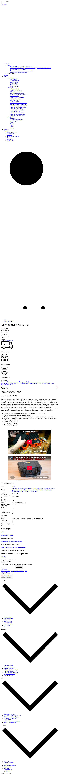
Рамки (11, 125)
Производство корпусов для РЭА (12, 715)
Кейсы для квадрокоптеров (11, 669)
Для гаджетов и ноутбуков (17, 93)
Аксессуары (10, 117)
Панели (12, 123)
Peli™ (5, 380)
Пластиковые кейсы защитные (18, 104)
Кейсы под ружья (14, 89)
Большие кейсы (14, 83)
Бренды (6, 75)
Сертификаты (10, 140)
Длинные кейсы (14, 85)
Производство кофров (9, 714)
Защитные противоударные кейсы (19, 105)
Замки (11, 122)
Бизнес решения (8, 63)
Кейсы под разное (14, 101)
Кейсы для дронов (8, 671)
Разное (11, 128)
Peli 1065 (3, 557)
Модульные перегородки (16, 119)
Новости (9, 137)
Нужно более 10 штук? (7, 340)
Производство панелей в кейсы (12, 721)
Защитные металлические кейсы (18, 103)
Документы (10, 139)
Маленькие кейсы (14, 80)
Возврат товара (11, 133)
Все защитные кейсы (12, 78)
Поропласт (13, 118)
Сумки (11, 126)
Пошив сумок (7, 719)
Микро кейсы (13, 79)
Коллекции (10, 87)
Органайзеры (13, 121)
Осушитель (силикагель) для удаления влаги (13, 547)
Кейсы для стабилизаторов (17, 97)
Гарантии (9, 135)
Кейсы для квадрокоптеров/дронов (19, 94)
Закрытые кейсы (14, 96)
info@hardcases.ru (5, 573)
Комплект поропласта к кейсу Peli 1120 (11, 541)
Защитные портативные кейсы (18, 107)
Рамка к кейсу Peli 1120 (7, 535)
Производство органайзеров (11, 717)
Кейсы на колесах (14, 86)
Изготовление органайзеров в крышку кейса (21, 70)
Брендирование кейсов (10, 722)
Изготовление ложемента (10, 718)
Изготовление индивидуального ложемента (21, 66)
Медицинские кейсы (15, 98)
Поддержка (7, 130)
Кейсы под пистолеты (15, 90)
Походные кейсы (14, 100)
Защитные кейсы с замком (17, 112)
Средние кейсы (14, 82)
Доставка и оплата (11, 132)
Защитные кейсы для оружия (17, 115)
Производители (8, 626)
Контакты (6, 129)
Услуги (8, 65)
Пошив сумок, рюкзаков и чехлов (19, 72)
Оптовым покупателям (13, 136)
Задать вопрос (10, 73)
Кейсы (5, 76)
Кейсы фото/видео (14, 91)
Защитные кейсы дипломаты (17, 114)
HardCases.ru (4, 4)
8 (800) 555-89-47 (5, 572)
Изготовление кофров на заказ (18, 69)
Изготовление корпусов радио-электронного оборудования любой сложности (30, 68)
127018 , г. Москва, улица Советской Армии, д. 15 (14, 571)
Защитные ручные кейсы (16, 108)
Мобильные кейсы (15, 111)
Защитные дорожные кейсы (17, 110)
